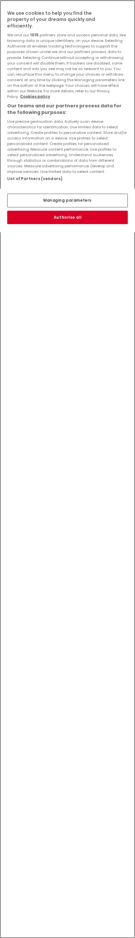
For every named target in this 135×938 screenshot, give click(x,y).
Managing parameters (67, 200)
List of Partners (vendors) (35, 178)
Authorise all (67, 217)
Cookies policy (35, 96)
